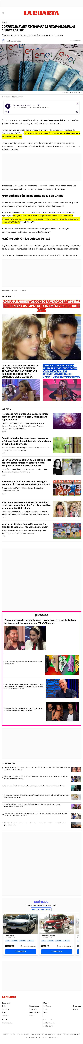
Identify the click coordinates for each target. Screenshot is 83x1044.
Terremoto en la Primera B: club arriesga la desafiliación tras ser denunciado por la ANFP (26, 483)
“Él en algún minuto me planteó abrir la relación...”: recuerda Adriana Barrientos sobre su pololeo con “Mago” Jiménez (40, 622)
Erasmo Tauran (15, 41)
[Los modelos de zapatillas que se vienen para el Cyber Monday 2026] (62, 665)
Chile (4, 22)
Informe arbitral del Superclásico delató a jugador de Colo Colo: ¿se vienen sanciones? (25, 525)
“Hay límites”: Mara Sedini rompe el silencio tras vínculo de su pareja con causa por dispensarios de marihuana (33, 805)
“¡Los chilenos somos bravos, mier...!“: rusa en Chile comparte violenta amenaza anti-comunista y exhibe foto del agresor (37, 768)
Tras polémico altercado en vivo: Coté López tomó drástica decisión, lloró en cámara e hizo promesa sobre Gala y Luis (26, 505)
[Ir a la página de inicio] (41, 13)
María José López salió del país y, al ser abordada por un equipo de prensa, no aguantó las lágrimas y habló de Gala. (25, 513)
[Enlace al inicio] (41, 615)
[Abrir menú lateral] (3, 13)
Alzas (24, 290)
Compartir (7, 97)
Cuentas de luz (16, 290)
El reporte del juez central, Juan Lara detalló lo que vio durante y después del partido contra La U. (24, 532)
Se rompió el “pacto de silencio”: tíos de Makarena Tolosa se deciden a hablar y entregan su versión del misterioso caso (36, 778)
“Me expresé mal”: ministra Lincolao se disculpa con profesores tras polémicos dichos (34, 786)
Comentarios (18, 97)
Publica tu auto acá (41, 909)
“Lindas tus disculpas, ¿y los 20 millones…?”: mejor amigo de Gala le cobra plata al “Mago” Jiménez (23, 709)
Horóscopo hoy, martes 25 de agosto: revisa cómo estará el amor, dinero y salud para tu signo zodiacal (25, 417)
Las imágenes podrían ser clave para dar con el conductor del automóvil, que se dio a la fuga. (25, 470)
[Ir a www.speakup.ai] (77, 103)
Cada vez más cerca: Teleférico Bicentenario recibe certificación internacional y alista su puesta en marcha (34, 824)
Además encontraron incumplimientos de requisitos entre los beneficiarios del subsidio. (25, 449)
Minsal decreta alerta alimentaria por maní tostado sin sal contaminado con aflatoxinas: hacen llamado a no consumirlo (36, 796)
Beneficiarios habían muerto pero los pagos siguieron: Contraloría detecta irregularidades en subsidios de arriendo (26, 441)
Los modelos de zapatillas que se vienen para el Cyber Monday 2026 (23, 663)
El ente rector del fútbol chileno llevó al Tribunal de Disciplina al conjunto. (22, 489)
